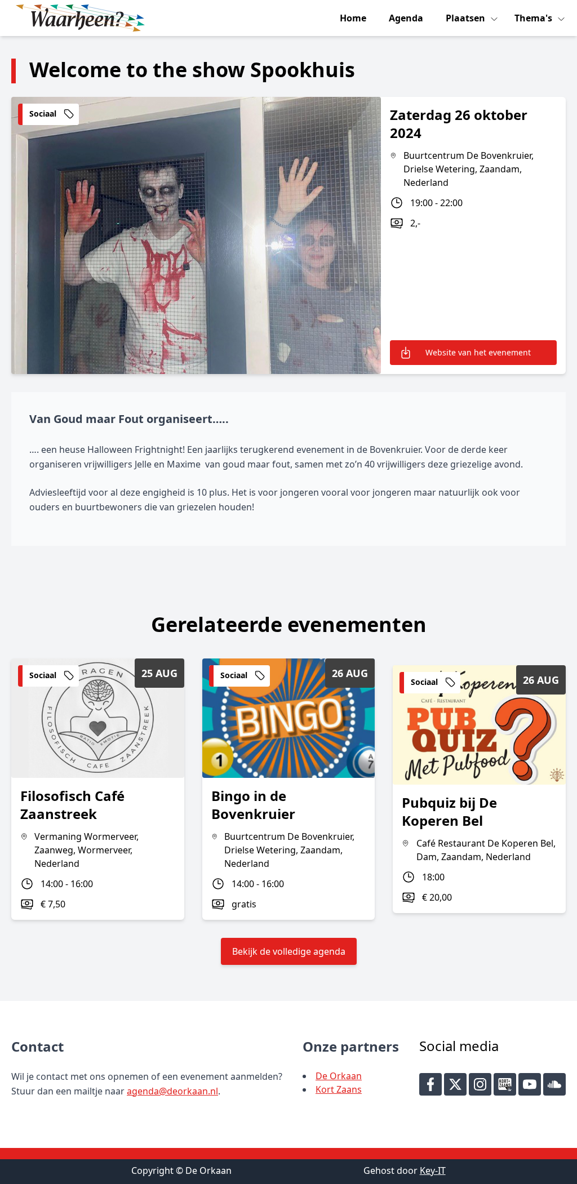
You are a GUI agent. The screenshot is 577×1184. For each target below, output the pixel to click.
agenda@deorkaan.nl (172, 1091)
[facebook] (430, 1084)
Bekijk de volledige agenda (288, 951)
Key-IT (433, 1170)
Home (353, 18)
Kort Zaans (339, 1089)
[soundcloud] (554, 1084)
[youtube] (529, 1084)
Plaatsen (466, 18)
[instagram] (480, 1084)
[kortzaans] (505, 1084)
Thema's (534, 18)
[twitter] (455, 1084)
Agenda (406, 18)
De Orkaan (339, 1076)
